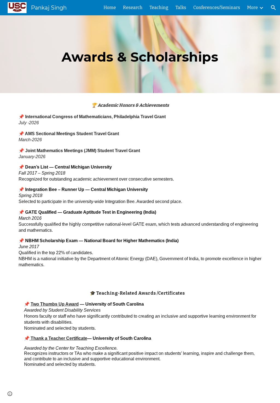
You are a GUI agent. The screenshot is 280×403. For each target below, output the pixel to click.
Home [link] (110, 7)
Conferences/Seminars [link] (216, 7)
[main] (140, 54)
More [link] (252, 7)
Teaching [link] (159, 7)
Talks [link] (181, 7)
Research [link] (132, 7)
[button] (273, 7)
